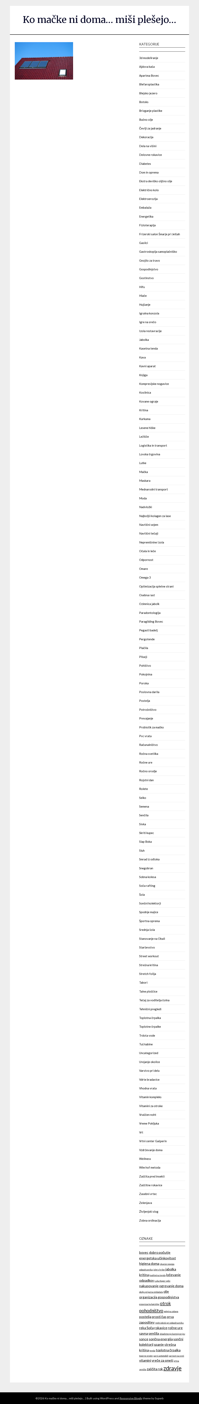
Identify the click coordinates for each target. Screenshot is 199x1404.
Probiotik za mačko (151, 727)
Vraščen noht (147, 1114)
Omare (143, 568)
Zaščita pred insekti (152, 1176)
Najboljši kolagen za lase (155, 516)
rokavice (160, 1328)
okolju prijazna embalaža (151, 1292)
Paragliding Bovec (151, 621)
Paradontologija (150, 612)
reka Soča (146, 1328)
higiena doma (149, 1264)
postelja (145, 1317)
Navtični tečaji (148, 533)
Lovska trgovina (149, 454)
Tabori (143, 982)
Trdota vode (147, 1035)
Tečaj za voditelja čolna (154, 1000)
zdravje (172, 1368)
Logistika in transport (153, 445)
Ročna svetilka (148, 753)
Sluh (142, 850)
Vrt (141, 1132)
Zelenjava (145, 1202)
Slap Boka (145, 841)
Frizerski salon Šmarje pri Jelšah (159, 234)
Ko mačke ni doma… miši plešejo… (99, 19)
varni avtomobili (160, 1356)
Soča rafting (147, 885)
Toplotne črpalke (150, 1026)
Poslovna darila (149, 692)
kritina (144, 1275)
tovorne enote (146, 1356)
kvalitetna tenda (157, 1275)
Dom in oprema (149, 172)
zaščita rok (155, 1369)
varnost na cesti (176, 1356)
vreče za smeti (162, 1360)
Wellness (145, 1158)
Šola (142, 894)
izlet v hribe (159, 1269)
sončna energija (161, 1339)
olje (166, 1291)
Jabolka (144, 339)
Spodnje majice (148, 912)
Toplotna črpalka (150, 1018)
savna (143, 1333)
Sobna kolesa (147, 877)
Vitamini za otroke (151, 1106)
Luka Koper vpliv (162, 1281)
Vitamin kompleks (150, 1097)
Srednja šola (147, 929)
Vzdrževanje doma (150, 1150)
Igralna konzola (149, 313)
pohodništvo (151, 1310)
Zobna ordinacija (150, 1220)
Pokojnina (145, 674)
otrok (165, 1303)
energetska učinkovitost (157, 1258)
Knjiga (143, 375)
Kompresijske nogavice (154, 383)
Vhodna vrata (148, 1088)
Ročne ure (145, 762)
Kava (142, 357)
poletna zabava (171, 1311)
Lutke (142, 463)
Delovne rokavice (150, 154)
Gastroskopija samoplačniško (158, 251)
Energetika (146, 216)
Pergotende (147, 639)
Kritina (143, 410)
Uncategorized (148, 1053)
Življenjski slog (148, 1211)
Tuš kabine (146, 1044)
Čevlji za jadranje (150, 128)
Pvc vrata (145, 736)
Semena (144, 806)
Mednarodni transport (153, 489)
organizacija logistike (149, 1304)
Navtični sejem (148, 524)
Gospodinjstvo (148, 269)
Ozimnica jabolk (149, 604)
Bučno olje (146, 119)
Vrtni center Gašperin (153, 1141)
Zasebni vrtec (148, 1194)
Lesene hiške (147, 428)
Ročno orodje (148, 771)
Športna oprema (149, 921)
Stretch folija (147, 973)
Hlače (143, 295)
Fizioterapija (147, 225)
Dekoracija (146, 137)
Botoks (143, 102)
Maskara (144, 480)
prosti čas (159, 1317)
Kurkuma (144, 419)
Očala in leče (147, 551)
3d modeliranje (148, 58)
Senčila (143, 815)
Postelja (144, 700)
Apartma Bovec (149, 75)
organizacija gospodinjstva (159, 1297)
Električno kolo (149, 190)
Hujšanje (144, 304)
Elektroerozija (148, 198)
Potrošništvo (147, 709)
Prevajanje (146, 718)
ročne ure (175, 1328)
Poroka (144, 683)
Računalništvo (148, 744)
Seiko (142, 797)
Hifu (142, 287)
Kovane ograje (148, 401)
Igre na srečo (147, 322)
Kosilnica (145, 392)
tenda (152, 1350)
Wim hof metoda (149, 1167)
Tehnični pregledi (150, 1009)
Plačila (143, 648)
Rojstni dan (146, 780)
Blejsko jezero (148, 93)
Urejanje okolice (149, 1062)
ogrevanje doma (171, 1286)
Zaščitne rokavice (150, 1185)
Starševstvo (147, 947)
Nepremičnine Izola (151, 542)
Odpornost (146, 559)
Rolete (143, 789)
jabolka (170, 1269)
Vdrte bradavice (149, 1079)
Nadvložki (145, 507)
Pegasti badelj (148, 630)
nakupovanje (149, 1286)
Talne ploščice (148, 991)
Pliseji (143, 657)
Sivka (142, 824)
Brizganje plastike (150, 110)
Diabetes (145, 163)
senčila (153, 1333)
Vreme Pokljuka (149, 1123)
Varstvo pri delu (149, 1070)
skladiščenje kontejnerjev (172, 1334)
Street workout (149, 956)
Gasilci (143, 243)
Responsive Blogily (131, 1398)
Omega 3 (145, 577)
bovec (143, 1252)
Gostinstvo (146, 278)
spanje (159, 1344)
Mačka (143, 472)
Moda (143, 498)
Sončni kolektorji (150, 903)
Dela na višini (147, 146)
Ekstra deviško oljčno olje (155, 181)
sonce (143, 1339)
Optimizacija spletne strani (156, 586)
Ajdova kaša (147, 66)
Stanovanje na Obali (152, 938)
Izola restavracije (150, 331)
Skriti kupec (146, 833)
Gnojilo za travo (149, 260)
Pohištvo (145, 665)
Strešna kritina (148, 965)
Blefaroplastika (149, 84)
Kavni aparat (147, 366)
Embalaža (145, 207)
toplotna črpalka (168, 1350)
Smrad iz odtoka (149, 859)
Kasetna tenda (148, 348)
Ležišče (144, 436)
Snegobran (146, 868)
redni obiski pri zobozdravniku (169, 1323)
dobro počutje (159, 1252)
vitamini (145, 1360)
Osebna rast (147, 595)
